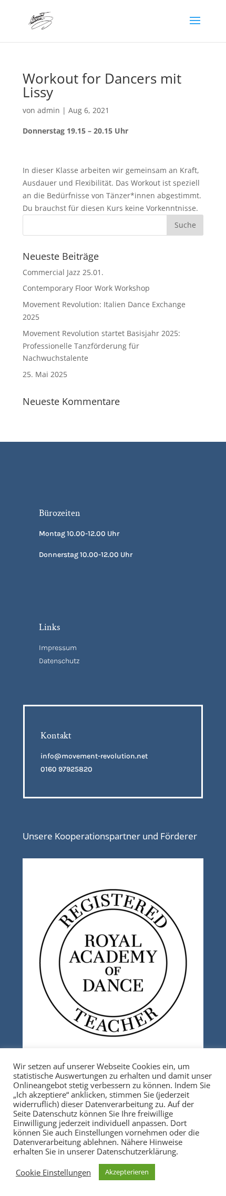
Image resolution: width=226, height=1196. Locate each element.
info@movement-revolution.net (94, 756)
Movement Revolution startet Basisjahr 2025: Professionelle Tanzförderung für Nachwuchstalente (101, 345)
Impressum (58, 647)
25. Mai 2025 (45, 374)
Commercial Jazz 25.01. (63, 272)
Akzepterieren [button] (127, 1172)
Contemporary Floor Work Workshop (86, 288)
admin (48, 110)
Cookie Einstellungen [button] (53, 1172)
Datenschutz (59, 660)
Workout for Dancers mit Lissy (102, 85)
